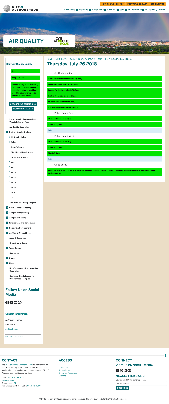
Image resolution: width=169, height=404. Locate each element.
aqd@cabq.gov (11, 329)
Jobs (122, 10)
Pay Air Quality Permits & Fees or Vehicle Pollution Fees (24, 120)
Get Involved (157, 4)
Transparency (135, 10)
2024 (13, 177)
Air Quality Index (18, 137)
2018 (100, 59)
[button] (150, 10)
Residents (83, 10)
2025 (13, 182)
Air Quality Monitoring (19, 213)
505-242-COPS (34, 386)
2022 (13, 167)
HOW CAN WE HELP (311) (113, 4)
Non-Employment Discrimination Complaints (23, 269)
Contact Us (14, 253)
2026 (13, 187)
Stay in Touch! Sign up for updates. (131, 380)
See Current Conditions (23, 104)
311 (7, 377)
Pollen (13, 142)
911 (15, 383)
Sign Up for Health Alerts (22, 152)
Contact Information (16, 313)
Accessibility (64, 370)
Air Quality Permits (17, 218)
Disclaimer (63, 367)
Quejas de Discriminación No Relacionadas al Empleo (21, 277)
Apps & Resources (17, 238)
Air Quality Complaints (19, 127)
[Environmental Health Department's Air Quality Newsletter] (15, 302)
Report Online (8, 380)
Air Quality (61, 59)
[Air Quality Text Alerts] (19, 302)
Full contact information (14, 337)
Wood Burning (15, 248)
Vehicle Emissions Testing (20, 208)
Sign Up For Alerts (23, 109)
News (11, 263)
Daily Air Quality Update (82, 59)
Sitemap (62, 376)
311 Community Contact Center (19, 365)
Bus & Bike (112, 10)
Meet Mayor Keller (137, 4)
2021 (13, 162)
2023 (13, 172)
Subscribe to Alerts (19, 157)
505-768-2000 (18, 377)
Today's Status (17, 147)
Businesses (69, 10)
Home (49, 59)
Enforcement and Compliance (22, 223)
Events (12, 258)
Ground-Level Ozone (18, 243)
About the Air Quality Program (22, 203)
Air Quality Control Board (20, 233)
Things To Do (98, 10)
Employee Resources (68, 373)
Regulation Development (20, 228)
